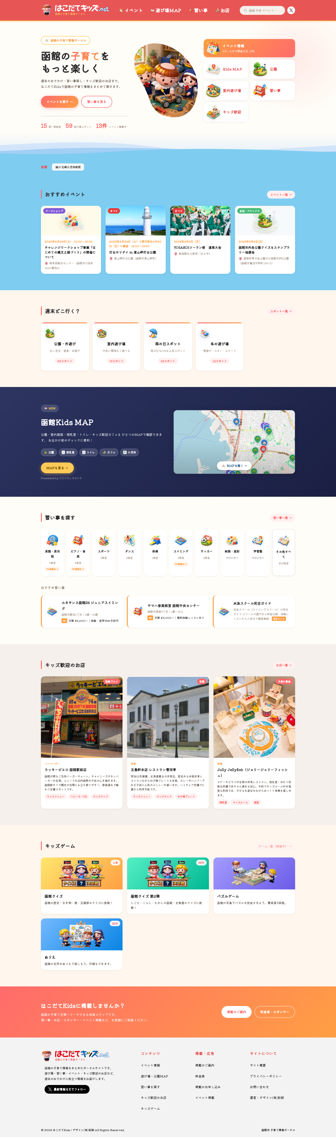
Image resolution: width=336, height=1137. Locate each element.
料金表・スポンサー (274, 1011)
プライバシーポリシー (266, 1076)
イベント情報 (150, 1065)
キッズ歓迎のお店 (153, 1097)
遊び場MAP (168, 10)
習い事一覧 (280, 517)
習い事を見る (96, 101)
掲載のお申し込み (208, 1087)
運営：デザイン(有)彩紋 (267, 1097)
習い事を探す (150, 1087)
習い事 (201, 10)
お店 (225, 10)
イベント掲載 (204, 1097)
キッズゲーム (150, 1108)
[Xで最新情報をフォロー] (291, 10)
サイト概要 (258, 1065)
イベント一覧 (279, 194)
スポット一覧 (279, 311)
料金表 (200, 1076)
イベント (134, 10)
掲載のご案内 (236, 1011)
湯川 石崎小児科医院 (68, 167)
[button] (162, 113)
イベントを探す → (59, 101)
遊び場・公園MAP (154, 1076)
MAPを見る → (57, 467)
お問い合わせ (259, 1087)
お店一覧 (282, 665)
